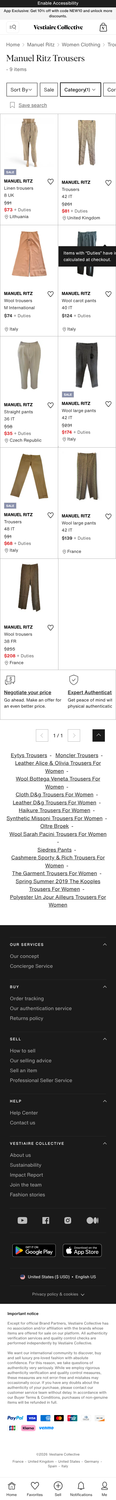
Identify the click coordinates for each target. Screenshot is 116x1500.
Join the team (26, 1184)
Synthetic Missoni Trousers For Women (54, 818)
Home (13, 44)
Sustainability (25, 1165)
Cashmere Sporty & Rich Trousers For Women (58, 862)
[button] (103, 27)
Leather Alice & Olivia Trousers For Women (58, 767)
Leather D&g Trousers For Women (54, 803)
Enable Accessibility (57, 3)
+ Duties (22, 209)
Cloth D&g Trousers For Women (54, 794)
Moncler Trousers (76, 755)
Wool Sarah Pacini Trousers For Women (57, 834)
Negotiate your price (27, 692)
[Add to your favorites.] (50, 181)
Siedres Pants (54, 850)
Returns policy (26, 1018)
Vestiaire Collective (37, 1143)
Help (16, 1101)
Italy (64, 1466)
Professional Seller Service (41, 1080)
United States (69, 1461)
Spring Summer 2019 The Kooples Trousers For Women (58, 885)
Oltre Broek (54, 826)
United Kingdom (41, 1461)
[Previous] (42, 735)
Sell (15, 1039)
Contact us (22, 1122)
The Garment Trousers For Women (54, 873)
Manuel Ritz (40, 44)
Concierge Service (31, 966)
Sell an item (23, 1070)
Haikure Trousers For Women (54, 810)
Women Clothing (81, 44)
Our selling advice (31, 1060)
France (18, 1461)
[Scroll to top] (98, 735)
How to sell (23, 1050)
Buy (14, 987)
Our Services (27, 944)
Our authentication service (41, 1008)
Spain (52, 1466)
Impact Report (26, 1174)
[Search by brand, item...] (12, 27)
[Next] (74, 735)
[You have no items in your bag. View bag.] (103, 27)
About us (20, 1155)
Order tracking (27, 998)
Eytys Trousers (29, 755)
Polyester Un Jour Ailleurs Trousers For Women (58, 901)
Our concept (24, 956)
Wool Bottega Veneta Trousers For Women (58, 783)
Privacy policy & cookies (55, 1294)
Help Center (24, 1112)
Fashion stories (27, 1194)
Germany (91, 1461)
